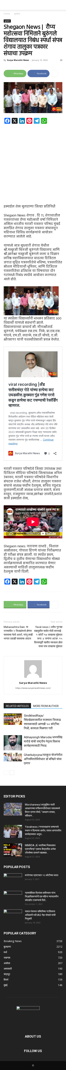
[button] (6, 5)
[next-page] (12, 772)
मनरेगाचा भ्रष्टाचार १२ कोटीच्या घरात (41, 875)
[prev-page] (6, 772)
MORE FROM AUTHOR (46, 706)
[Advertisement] (33, 161)
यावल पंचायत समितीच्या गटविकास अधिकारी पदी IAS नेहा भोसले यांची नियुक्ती (40, 915)
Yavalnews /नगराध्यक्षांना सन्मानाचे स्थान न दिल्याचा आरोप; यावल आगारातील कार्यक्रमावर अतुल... (43, 830)
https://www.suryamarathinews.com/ (33, 688)
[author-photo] (33, 677)
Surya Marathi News (18, 60)
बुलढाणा (17, 13)
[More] (54, 73)
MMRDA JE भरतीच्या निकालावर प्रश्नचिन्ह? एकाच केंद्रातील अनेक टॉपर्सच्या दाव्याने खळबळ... (40, 849)
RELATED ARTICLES (17, 706)
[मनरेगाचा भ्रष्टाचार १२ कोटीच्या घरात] (13, 879)
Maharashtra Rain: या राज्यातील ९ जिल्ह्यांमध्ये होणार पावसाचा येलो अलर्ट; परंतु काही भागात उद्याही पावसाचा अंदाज (18, 632)
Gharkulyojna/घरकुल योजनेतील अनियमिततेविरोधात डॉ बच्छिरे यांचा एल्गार (43, 759)
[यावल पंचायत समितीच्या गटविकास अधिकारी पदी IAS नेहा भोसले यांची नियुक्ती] (13, 915)
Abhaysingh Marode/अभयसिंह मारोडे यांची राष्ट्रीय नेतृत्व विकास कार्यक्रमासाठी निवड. (43, 741)
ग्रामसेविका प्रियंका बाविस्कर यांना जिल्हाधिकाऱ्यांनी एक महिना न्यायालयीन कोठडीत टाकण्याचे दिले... (41, 896)
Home (7, 13)
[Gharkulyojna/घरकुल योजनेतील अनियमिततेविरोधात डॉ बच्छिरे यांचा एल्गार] (13, 757)
